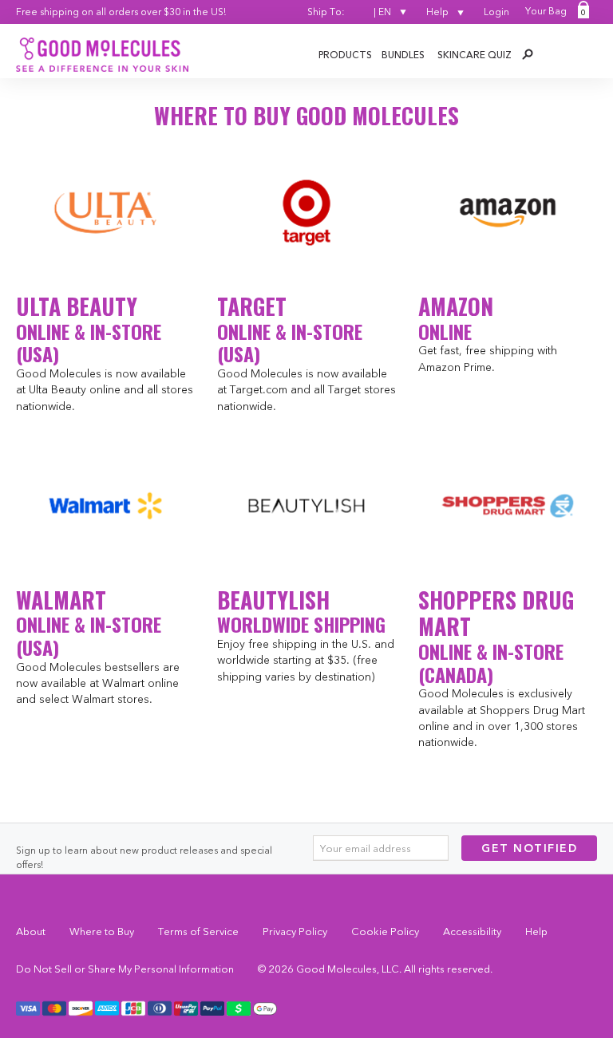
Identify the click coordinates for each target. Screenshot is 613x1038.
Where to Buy (101, 931)
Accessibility (472, 931)
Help (438, 12)
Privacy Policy (295, 931)
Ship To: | (349, 12)
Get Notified (529, 848)
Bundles (403, 55)
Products (345, 55)
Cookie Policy (385, 931)
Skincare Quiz (474, 55)
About (30, 931)
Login (496, 12)
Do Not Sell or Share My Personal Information (125, 968)
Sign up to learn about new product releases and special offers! (144, 857)
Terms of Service (198, 931)
